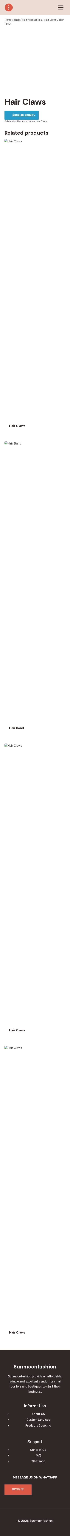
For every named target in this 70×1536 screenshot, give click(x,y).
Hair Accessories (26, 121)
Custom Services (38, 1420)
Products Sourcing (38, 1426)
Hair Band (16, 728)
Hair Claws (41, 121)
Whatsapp (38, 1461)
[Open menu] (61, 7)
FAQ (38, 1456)
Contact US (38, 1450)
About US (38, 1414)
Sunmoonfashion (41, 1521)
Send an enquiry (23, 115)
